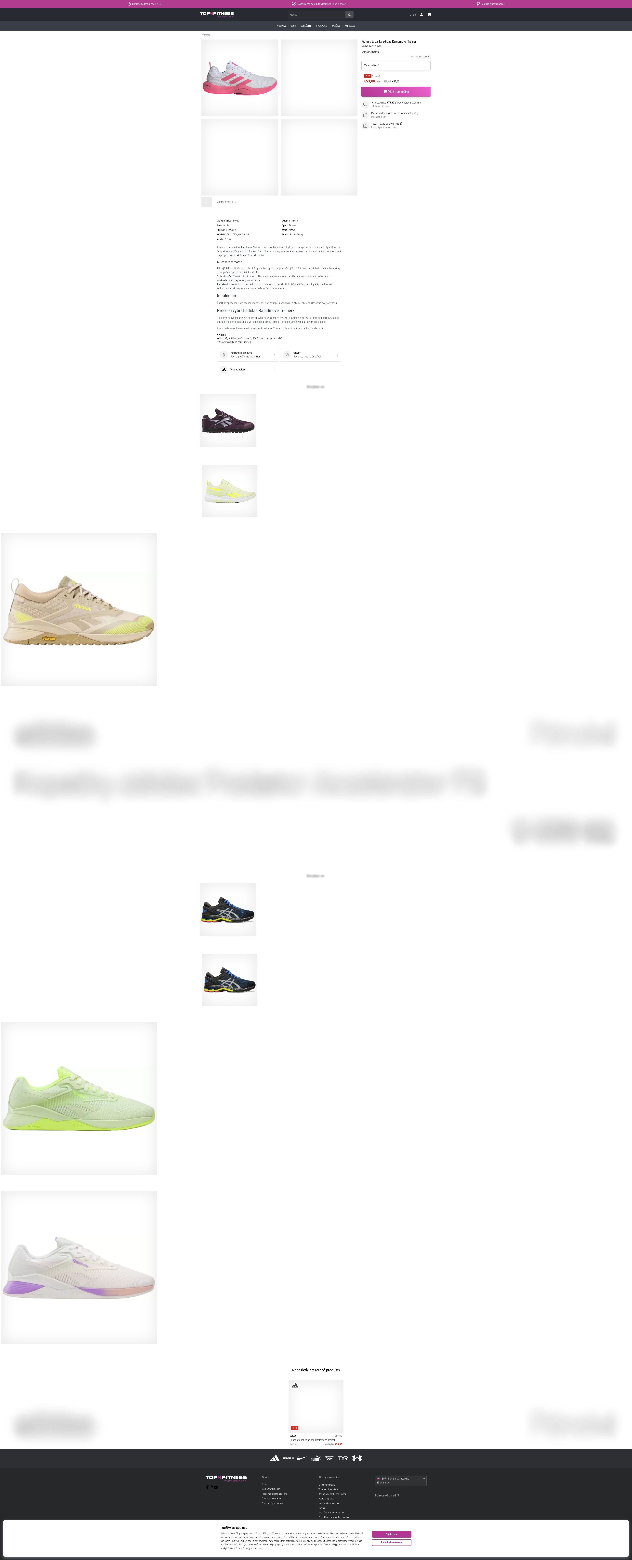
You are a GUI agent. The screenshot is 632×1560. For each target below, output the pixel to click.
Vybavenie (321, 25)
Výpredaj (349, 25)
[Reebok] (330, 1458)
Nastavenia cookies (271, 1498)
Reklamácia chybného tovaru (332, 1494)
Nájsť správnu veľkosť (328, 1503)
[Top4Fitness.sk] (231, 1479)
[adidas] (275, 1458)
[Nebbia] (288, 1458)
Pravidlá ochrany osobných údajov (334, 1517)
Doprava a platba (326, 1498)
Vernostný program (271, 1489)
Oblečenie (306, 25)
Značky (336, 25)
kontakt (321, 1508)
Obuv (293, 25)
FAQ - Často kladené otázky (331, 1512)
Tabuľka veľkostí (423, 56)
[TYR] (343, 1458)
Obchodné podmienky (272, 1503)
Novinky (281, 25)
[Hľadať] (349, 14)
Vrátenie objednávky (328, 1489)
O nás (413, 14)
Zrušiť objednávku (326, 1484)
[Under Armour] (357, 1458)
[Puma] (316, 1458)
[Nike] (302, 1458)
